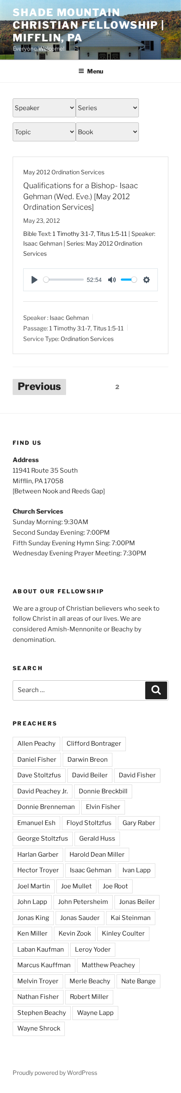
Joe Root (115, 886)
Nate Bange (138, 981)
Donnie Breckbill (103, 791)
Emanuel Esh (36, 823)
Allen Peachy (36, 743)
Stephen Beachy (41, 1013)
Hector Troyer (38, 870)
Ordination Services (87, 338)
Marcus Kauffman (44, 965)
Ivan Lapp (136, 870)
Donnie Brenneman (46, 807)
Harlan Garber (38, 854)
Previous (39, 386)
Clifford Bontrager (94, 743)
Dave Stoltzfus (39, 775)
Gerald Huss (97, 838)
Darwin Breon (87, 759)
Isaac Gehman (69, 317)
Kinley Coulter (123, 933)
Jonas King (33, 918)
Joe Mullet (76, 886)
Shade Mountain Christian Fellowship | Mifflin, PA (89, 25)
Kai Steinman (131, 918)
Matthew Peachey (108, 965)
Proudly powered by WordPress (55, 1072)
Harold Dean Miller (97, 854)
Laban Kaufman (40, 949)
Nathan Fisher (38, 997)
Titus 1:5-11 (111, 233)
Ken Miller (32, 933)
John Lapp (32, 902)
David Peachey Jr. (42, 791)
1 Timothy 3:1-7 (73, 233)
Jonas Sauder (80, 918)
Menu (95, 71)
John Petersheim (83, 902)
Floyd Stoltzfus (89, 823)
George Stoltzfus (42, 838)
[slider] (63, 280)
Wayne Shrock (38, 1028)
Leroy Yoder (93, 949)
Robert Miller (89, 997)
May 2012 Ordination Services (63, 172)
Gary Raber (138, 823)
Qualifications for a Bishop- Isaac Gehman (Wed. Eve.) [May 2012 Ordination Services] (80, 196)
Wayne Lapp (95, 1013)
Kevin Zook (75, 933)
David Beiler (90, 775)
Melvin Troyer (38, 981)
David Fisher (137, 775)
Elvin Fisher (103, 807)
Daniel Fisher (36, 759)
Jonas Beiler (137, 902)
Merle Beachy (89, 981)
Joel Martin (33, 886)
